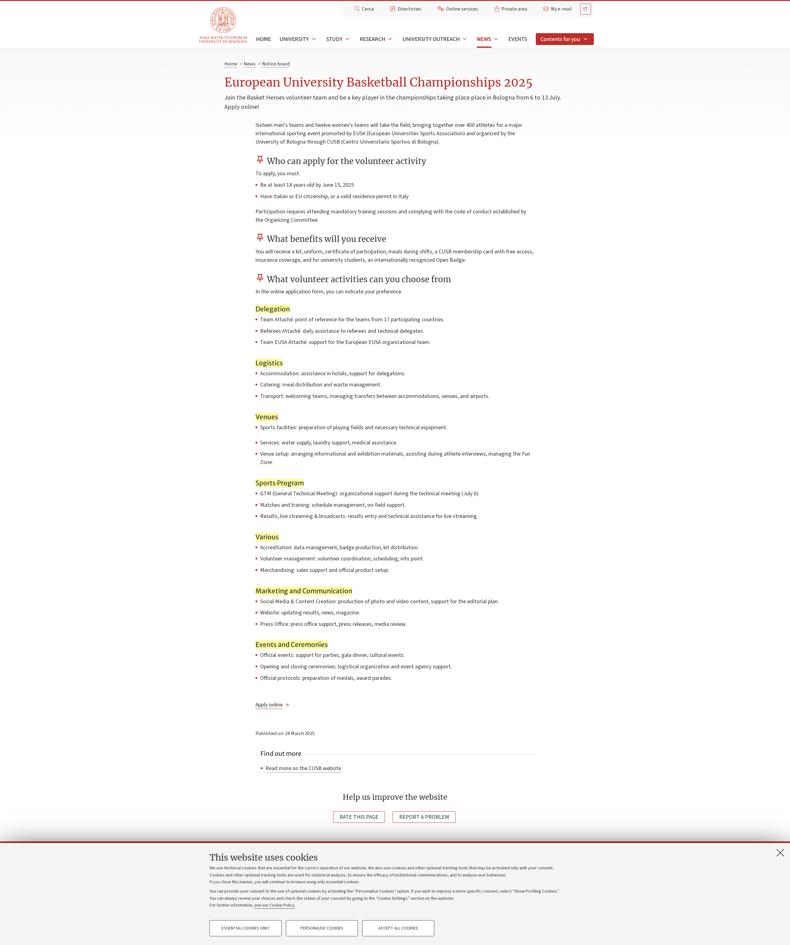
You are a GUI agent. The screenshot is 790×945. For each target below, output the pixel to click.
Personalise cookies (321, 928)
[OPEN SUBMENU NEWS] (495, 39)
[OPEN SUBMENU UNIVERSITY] (313, 39)
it (585, 9)
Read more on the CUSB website (303, 768)
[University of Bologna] (223, 25)
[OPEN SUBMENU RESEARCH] (389, 39)
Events (517, 39)
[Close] (780, 853)
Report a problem (424, 817)
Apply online (269, 705)
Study (334, 39)
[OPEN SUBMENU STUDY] (347, 39)
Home (263, 39)
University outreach (431, 39)
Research (372, 39)
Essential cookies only (245, 928)
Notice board (276, 63)
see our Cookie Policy (274, 905)
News (484, 39)
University (294, 39)
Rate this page (359, 817)
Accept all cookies (398, 928)
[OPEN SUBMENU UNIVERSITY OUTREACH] (464, 39)
